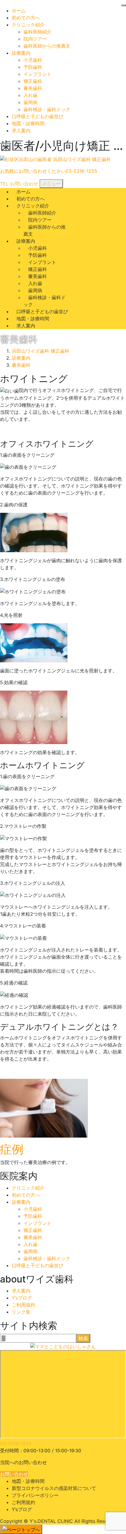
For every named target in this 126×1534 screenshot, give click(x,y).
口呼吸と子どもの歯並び (37, 116)
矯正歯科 (32, 81)
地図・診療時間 (28, 123)
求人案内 (21, 130)
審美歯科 (32, 88)
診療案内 (21, 53)
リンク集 (21, 1312)
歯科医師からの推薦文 (46, 46)
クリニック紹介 (28, 25)
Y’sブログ (22, 1298)
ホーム (19, 11)
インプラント (37, 74)
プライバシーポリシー (35, 1495)
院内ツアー (35, 39)
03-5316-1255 (16, 1443)
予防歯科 (32, 67)
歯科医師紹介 (37, 32)
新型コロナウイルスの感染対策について (54, 1488)
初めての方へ (26, 18)
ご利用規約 (23, 1305)
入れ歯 (30, 95)
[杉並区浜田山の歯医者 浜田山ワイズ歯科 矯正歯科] (55, 159)
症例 (11, 1149)
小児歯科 (32, 60)
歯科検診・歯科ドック (46, 109)
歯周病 (30, 102)
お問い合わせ (14, 1474)
